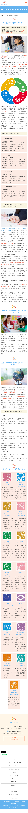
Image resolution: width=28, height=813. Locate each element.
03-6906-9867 (15, 731)
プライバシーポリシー (14, 794)
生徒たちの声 (14, 785)
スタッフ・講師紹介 (14, 765)
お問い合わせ (14, 791)
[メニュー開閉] (26, 3)
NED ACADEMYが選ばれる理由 (14, 762)
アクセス (14, 772)
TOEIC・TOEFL (14, 778)
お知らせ (14, 788)
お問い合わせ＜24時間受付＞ (14, 738)
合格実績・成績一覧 (14, 769)
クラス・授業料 (14, 775)
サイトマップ (14, 798)
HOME (2, 15)
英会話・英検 (14, 781)
